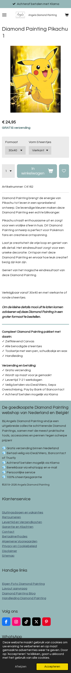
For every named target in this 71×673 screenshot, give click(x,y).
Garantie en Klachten (17, 526)
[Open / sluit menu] (4, 15)
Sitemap (8, 555)
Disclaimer (9, 551)
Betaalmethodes (14, 536)
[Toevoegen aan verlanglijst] (64, 171)
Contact (8, 531)
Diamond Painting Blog (19, 593)
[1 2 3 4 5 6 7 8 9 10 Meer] (8, 171)
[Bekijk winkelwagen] (66, 15)
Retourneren (11, 517)
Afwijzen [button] (20, 666)
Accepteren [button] (52, 666)
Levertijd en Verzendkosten (22, 522)
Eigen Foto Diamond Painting (23, 583)
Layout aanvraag (14, 588)
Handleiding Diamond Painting (24, 598)
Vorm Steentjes (40, 142)
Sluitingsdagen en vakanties (22, 512)
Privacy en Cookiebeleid (19, 546)
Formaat (11, 142)
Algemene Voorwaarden (19, 541)
